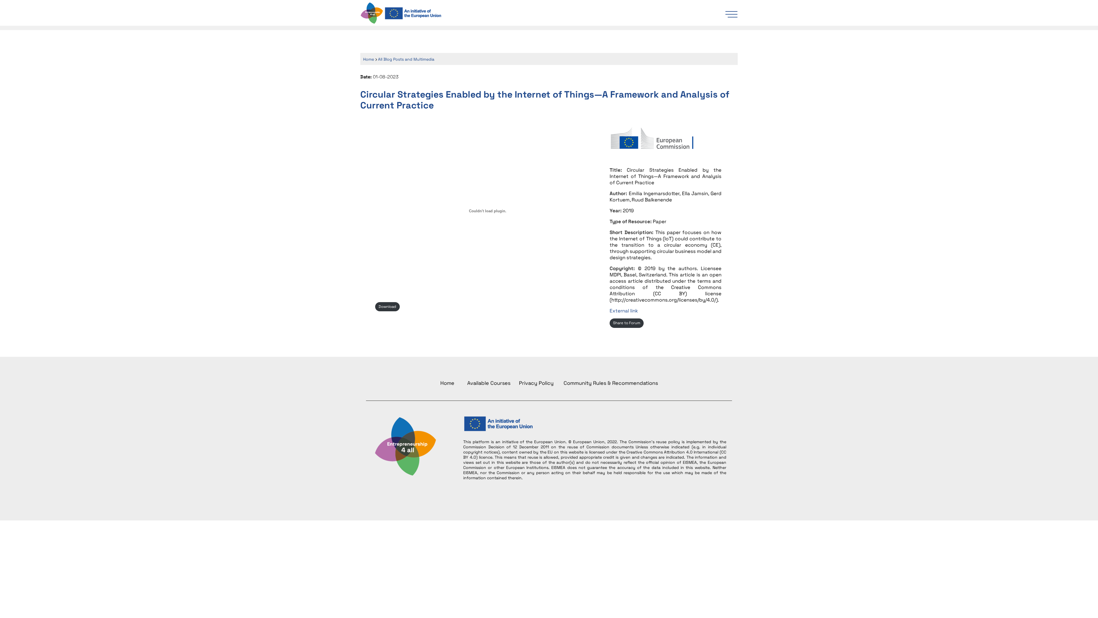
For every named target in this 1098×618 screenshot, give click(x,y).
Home (368, 59)
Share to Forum (626, 322)
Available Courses (488, 383)
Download (387, 306)
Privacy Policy (536, 383)
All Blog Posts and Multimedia (406, 59)
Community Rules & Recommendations (611, 383)
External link (624, 311)
